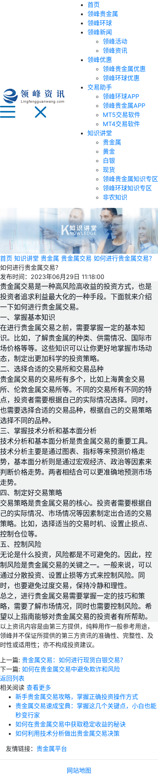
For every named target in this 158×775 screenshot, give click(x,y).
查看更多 (38, 687)
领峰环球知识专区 (127, 188)
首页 (93, 4)
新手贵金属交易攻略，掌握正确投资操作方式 (76, 696)
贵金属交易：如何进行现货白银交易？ (74, 660)
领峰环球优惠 (121, 78)
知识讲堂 (99, 133)
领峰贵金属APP (124, 105)
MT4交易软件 (121, 124)
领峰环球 (99, 23)
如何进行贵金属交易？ (124, 258)
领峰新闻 (99, 32)
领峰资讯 (115, 50)
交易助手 (99, 87)
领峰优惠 (99, 59)
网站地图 (79, 770)
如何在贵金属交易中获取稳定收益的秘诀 (70, 724)
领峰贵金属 (102, 14)
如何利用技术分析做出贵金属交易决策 (67, 733)
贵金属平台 (51, 748)
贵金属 (112, 142)
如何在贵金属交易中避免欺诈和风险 (71, 669)
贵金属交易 (76, 258)
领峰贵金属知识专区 (130, 179)
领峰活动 (115, 41)
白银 (109, 160)
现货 (109, 169)
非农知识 (115, 197)
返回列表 (12, 678)
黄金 (109, 151)
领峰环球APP (121, 96)
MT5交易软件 (121, 114)
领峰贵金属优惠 (124, 69)
